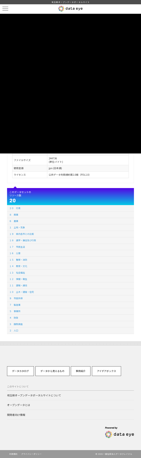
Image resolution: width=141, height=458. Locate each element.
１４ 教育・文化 (18, 266)
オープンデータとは (18, 405)
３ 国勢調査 (16, 324)
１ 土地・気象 (17, 227)
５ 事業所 (14, 311)
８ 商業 (13, 214)
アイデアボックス (106, 371)
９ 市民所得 (16, 298)
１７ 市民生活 (17, 246)
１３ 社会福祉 (17, 272)
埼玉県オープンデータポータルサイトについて (34, 395)
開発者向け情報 (16, 415)
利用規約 (13, 453)
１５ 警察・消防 (18, 259)
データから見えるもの (52, 371)
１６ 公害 (14, 253)
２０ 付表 (14, 208)
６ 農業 (13, 221)
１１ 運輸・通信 (18, 285)
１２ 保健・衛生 (18, 279)
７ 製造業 (14, 304)
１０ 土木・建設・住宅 (21, 292)
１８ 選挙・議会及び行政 (22, 240)
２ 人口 (13, 330)
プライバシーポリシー (31, 453)
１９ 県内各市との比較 (21, 234)
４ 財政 (13, 317)
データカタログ (20, 371)
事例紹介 (80, 371)
